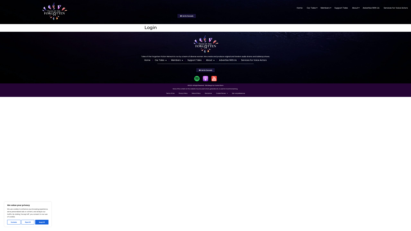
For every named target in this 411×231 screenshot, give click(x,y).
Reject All (28, 222)
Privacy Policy (183, 93)
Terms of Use (170, 93)
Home (147, 60)
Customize (14, 222)
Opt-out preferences (238, 93)
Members (176, 60)
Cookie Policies (221, 93)
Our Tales (159, 60)
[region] (27, 214)
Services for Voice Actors (254, 60)
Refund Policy (196, 93)
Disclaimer (208, 93)
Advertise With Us (228, 60)
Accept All (42, 222)
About (209, 60)
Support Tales (195, 60)
